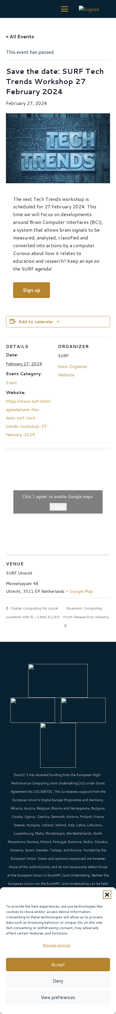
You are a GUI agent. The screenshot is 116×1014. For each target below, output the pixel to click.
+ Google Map (79, 591)
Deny (58, 981)
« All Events (20, 36)
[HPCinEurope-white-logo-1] (83, 710)
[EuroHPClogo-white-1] (32, 710)
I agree (58, 507)
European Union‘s (26, 800)
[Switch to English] (90, 8)
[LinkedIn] (51, 655)
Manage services (57, 945)
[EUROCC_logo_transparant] (14, 9)
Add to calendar (35, 322)
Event (11, 383)
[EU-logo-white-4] (58, 681)
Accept (58, 964)
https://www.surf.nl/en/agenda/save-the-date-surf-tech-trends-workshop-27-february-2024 (28, 418)
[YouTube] (65, 655)
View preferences (58, 997)
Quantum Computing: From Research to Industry (86, 612)
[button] (107, 895)
